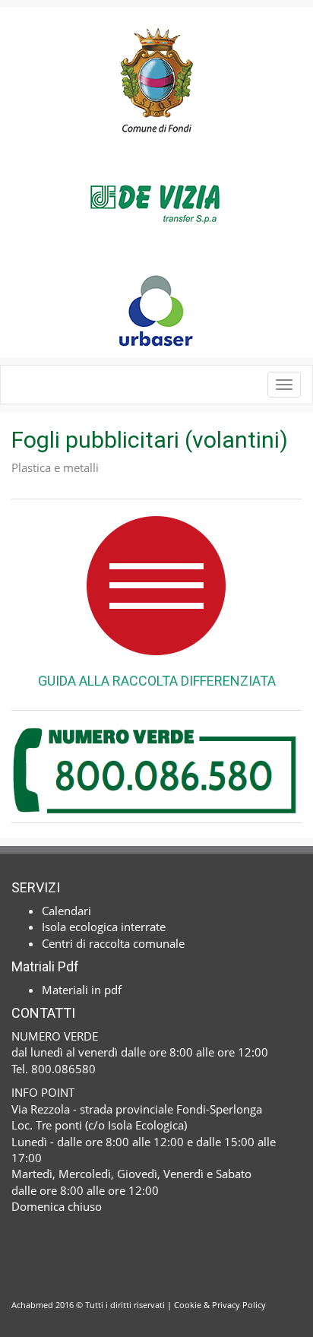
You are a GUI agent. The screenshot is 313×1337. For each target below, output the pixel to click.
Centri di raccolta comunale (113, 943)
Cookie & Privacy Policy (220, 1304)
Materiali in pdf (82, 989)
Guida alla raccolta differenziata (157, 681)
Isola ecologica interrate (104, 926)
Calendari (66, 910)
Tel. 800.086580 (53, 1068)
